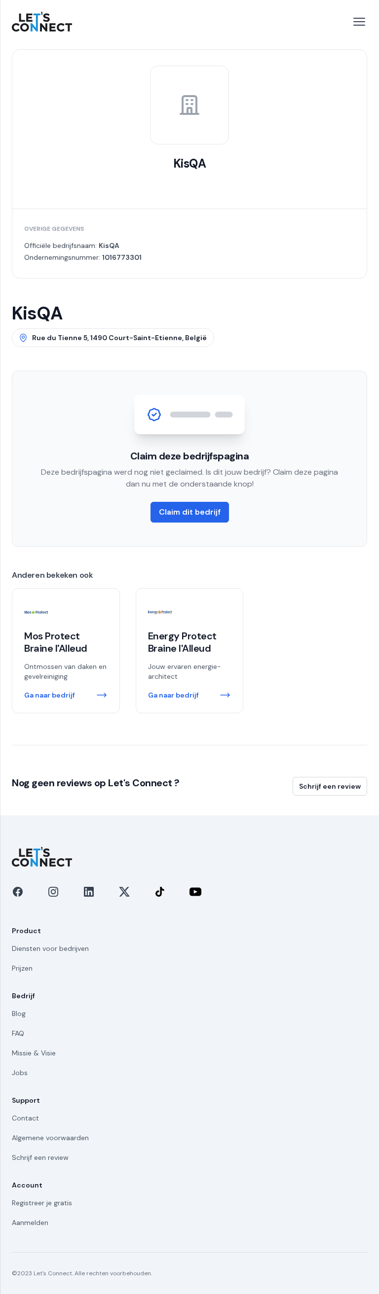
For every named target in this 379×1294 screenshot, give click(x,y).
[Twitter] (124, 892)
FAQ (18, 1033)
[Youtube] (195, 892)
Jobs (20, 1072)
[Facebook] (18, 892)
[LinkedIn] (89, 892)
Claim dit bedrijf (190, 512)
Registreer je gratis (42, 1202)
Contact (25, 1118)
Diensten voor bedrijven (50, 948)
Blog (19, 1013)
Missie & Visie (34, 1053)
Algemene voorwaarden (50, 1137)
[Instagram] (53, 892)
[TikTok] (160, 892)
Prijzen (22, 968)
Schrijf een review (330, 786)
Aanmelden (30, 1222)
